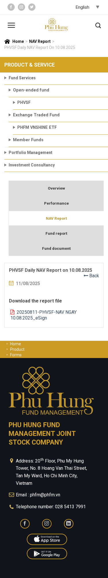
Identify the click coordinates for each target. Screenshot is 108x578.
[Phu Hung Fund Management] (56, 24)
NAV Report (40, 41)
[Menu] (11, 24)
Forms (16, 355)
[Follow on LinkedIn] (68, 524)
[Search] (98, 25)
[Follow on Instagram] (21, 7)
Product (17, 349)
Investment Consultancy (32, 165)
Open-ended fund (31, 90)
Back (93, 275)
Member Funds (28, 139)
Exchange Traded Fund (36, 115)
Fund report (56, 233)
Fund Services (22, 78)
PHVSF (24, 102)
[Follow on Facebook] (11, 7)
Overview (56, 188)
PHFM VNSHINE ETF (37, 127)
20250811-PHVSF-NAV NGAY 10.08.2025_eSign (43, 315)
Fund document (56, 248)
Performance (56, 203)
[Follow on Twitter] (31, 7)
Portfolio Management (30, 152)
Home (18, 41)
